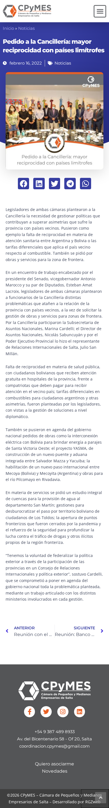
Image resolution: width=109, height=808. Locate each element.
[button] (100, 11)
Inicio (8, 28)
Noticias (26, 28)
